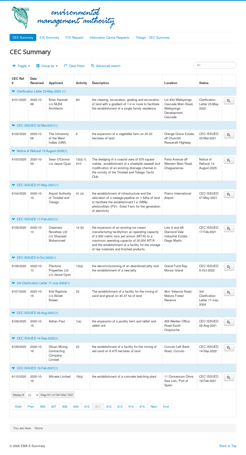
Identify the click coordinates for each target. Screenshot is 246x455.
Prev (31, 406)
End (166, 406)
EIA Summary (49, 37)
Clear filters (76, 65)
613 (120, 406)
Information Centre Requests (109, 37)
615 (142, 406)
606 (42, 406)
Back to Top (228, 445)
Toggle (22, 65)
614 (131, 406)
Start (18, 406)
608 (64, 406)
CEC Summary (22, 37)
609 (75, 406)
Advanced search (107, 65)
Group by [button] (48, 65)
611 (97, 406)
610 (86, 406)
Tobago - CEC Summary (153, 37)
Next (154, 406)
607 (53, 406)
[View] (229, 101)
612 (108, 406)
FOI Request (74, 37)
